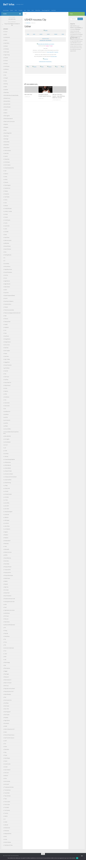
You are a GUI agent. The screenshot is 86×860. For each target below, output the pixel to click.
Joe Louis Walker (7, 428)
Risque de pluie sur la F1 (9, 691)
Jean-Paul (28, 23)
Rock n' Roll (6, 708)
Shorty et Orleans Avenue (9, 735)
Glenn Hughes (7, 350)
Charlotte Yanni (7, 188)
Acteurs (5, 40)
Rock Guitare (6, 706)
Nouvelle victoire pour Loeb (9, 598)
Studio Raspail (7, 758)
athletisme (6, 69)
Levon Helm (6, 508)
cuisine (5, 228)
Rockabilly (6, 717)
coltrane (75, 31)
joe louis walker (81, 39)
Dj (4, 257)
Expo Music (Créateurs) (8, 301)
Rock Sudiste (6, 714)
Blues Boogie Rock (46, 10)
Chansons (6, 182)
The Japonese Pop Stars (9, 787)
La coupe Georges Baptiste (9, 459)
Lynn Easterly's (7, 529)
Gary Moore (6, 336)
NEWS (28, 34)
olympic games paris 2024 (9, 601)
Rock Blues (6, 703)
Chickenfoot (6, 194)
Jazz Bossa (6, 414)
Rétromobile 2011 (7, 679)
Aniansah (6, 57)
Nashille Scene (7, 578)
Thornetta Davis (7, 790)
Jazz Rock (6, 423)
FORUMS (55, 34)
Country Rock (6, 225)
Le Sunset (6, 491)
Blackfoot (6, 124)
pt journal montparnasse (9, 648)
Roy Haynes (6, 723)
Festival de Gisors (7, 304)
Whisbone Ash (7, 827)
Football (5, 324)
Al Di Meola (6, 49)
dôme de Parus (7, 266)
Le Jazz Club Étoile (7, 479)
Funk (5, 330)
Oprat (5, 607)
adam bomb (73, 26)
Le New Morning (7, 482)
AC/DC (5, 34)
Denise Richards (7, 246)
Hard (5, 373)
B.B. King (6, 83)
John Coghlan (6, 439)
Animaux (6, 60)
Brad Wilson (6, 144)
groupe (78, 36)
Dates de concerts (7, 240)
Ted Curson (6, 772)
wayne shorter (73, 51)
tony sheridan (79, 49)
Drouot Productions (8, 272)
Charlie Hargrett (7, 185)
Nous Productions (7, 595)
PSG (5, 645)
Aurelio (5, 72)
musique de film (7, 569)
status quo (78, 47)
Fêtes (5, 315)
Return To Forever (7, 682)
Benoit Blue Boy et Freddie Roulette (11, 95)
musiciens (75, 44)
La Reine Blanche (7, 465)
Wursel (5, 839)
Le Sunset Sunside (8, 494)
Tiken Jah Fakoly (7, 795)
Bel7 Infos (8, 4)
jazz (77, 39)
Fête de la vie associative (9, 310)
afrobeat (6, 46)
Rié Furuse (6, 685)
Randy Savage (7, 662)
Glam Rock (6, 347)
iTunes (48, 52)
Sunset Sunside (7, 764)
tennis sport (6, 784)
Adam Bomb (6, 43)
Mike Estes (6, 543)
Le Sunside (6, 497)
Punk (5, 650)
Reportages (6, 674)
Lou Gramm (6, 523)
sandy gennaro (74, 47)
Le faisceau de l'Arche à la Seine (10, 476)
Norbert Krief (6, 592)
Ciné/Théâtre (6, 196)
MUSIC (34, 34)
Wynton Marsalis (7, 842)
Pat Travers (6, 616)
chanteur (77, 29)
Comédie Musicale (7, 208)
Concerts (20, 10)
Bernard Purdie (7, 104)
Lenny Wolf (6, 505)
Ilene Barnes (6, 397)
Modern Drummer (8, 552)
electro (5, 289)
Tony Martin (6, 807)
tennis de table (7, 781)
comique (6, 214)
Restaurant (6, 677)
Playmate (6, 633)
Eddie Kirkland (7, 286)
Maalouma (80, 41)
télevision (6, 775)
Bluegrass (6, 127)
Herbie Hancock (7, 385)
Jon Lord (5, 445)
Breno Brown (6, 147)
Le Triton (6, 500)
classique (6, 205)
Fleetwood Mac (7, 321)
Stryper (5, 755)
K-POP (5, 450)
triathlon (6, 816)
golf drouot (75, 36)
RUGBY (5, 726)
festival (79, 34)
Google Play (56, 52)
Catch (5, 170)
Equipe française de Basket (9, 295)
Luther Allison (7, 526)
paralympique (7, 613)
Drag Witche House (8, 269)
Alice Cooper (6, 51)
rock (77, 46)
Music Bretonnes (7, 558)
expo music (79, 32)
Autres (5, 80)
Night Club (6, 587)
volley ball (6, 824)
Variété (5, 822)
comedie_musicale (8, 211)
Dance (5, 234)
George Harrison (7, 341)
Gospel (5, 353)
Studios (5, 761)
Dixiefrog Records (7, 254)
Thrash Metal (6, 793)
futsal (5, 333)
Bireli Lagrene (7, 115)
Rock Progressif (7, 711)
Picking (5, 630)
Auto (5, 75)
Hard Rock (53, 10)
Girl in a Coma (7, 344)
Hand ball (6, 370)
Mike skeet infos (28, 94)
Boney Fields (6, 141)
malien (71, 42)
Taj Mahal (73, 49)
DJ (4, 260)
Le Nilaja (5, 485)
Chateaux (6, 191)
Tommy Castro (7, 801)
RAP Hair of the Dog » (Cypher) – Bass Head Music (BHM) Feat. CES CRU (59, 96)
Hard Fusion (6, 376)
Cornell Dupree (7, 220)
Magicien (6, 532)
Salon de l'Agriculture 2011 (9, 729)
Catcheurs (6, 173)
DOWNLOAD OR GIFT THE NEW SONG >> (45, 61)
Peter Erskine (7, 621)
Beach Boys (6, 92)
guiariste (80, 36)
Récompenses (7, 668)
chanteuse (71, 31)
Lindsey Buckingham (8, 511)
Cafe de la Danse (7, 150)
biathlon (5, 109)
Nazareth (6, 584)
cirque (5, 202)
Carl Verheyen (7, 162)
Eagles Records (7, 283)
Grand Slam (6, 356)
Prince (5, 642)
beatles (75, 27)
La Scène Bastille (7, 468)
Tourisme (6, 813)
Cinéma (5, 199)
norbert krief (80, 44)
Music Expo (6, 561)
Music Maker (6, 563)
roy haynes (79, 46)
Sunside (5, 766)
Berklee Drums (7, 98)
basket (5, 86)
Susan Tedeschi (7, 769)
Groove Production (8, 365)
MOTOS (5, 555)
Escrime (5, 298)
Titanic (5, 798)
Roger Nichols (7, 720)
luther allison (76, 41)
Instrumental (6, 402)
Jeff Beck (6, 426)
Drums (5, 278)
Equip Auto (6, 292)
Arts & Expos (5, 10)
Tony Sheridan (7, 810)
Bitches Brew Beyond (8, 118)
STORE (63, 34)
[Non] (84, 858)
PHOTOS (41, 34)
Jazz (25, 10)
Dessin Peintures (7, 249)
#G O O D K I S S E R (45, 38)
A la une (5, 31)
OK (77, 858)
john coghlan (72, 41)
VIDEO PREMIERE (48, 40)
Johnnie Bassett (7, 442)
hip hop (5, 388)
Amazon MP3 (51, 52)
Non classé (6, 590)
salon (71, 47)
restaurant (75, 46)
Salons (5, 732)
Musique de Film (7, 572)
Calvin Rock (6, 153)
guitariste (73, 38)
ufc (4, 819)
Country (5, 223)
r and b (5, 653)
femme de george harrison (74, 34)
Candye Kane (6, 159)
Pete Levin (6, 619)
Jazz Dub (6, 417)
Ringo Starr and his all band (9, 688)
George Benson (7, 339)
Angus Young (7, 54)
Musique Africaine (7, 566)
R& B (5, 656)
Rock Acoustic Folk (7, 700)
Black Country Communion (9, 121)
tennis (5, 778)
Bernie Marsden (7, 107)
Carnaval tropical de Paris (9, 167)
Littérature (6, 517)
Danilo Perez (6, 237)
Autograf (6, 78)
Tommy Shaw (7, 804)
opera (5, 604)
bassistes (6, 89)
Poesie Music (7, 636)
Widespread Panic (7, 833)
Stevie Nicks (6, 749)
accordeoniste (7, 37)
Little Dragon (6, 520)
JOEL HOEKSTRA (7, 436)
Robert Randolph (7, 694)
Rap (25, 13)
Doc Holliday (6, 263)
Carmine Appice (7, 165)
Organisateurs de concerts (9, 610)
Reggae (5, 671)
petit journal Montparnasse (9, 624)
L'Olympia (6, 456)
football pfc (6, 327)
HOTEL (5, 394)
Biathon (5, 112)
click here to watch (54, 56)
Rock (33, 10)
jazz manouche (7, 420)
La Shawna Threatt (8, 471)
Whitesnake (6, 830)
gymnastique (6, 368)
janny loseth (75, 39)
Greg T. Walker (7, 359)
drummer (6, 275)
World (5, 836)
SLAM (5, 740)
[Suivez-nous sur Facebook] (20, 14)
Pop (5, 639)
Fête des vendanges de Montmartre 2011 (12, 312)
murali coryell (79, 42)
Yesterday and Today (8, 845)
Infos (16, 10)
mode (5, 546)
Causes (5, 176)
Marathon (6, 534)
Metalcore (6, 537)
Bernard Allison (7, 101)
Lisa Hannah (6, 514)
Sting (5, 752)
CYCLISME (6, 231)
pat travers (71, 46)
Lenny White (6, 503)
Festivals (6, 307)
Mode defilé (6, 549)
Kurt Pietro (6, 453)
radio (5, 659)
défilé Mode (6, 243)
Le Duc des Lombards (8, 474)
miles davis (74, 42)
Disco (5, 252)
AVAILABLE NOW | (42, 40)
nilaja (77, 44)
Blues (29, 10)
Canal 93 (6, 156)
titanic (75, 49)
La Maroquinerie (7, 462)
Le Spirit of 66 (7, 488)
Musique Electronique (8, 575)
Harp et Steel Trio (7, 382)
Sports (11, 10)
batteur (72, 27)
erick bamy (75, 32)
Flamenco (6, 318)
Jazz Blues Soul (7, 411)
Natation (6, 581)
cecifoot (5, 179)
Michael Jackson (7, 540)
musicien (72, 44)
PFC (5, 627)
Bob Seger (6, 138)
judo (5, 447)
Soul (5, 743)
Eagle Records (7, 281)
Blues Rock (37, 10)
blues (79, 27)
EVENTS (48, 34)
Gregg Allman (7, 362)
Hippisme (6, 391)
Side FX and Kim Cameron (9, 737)
